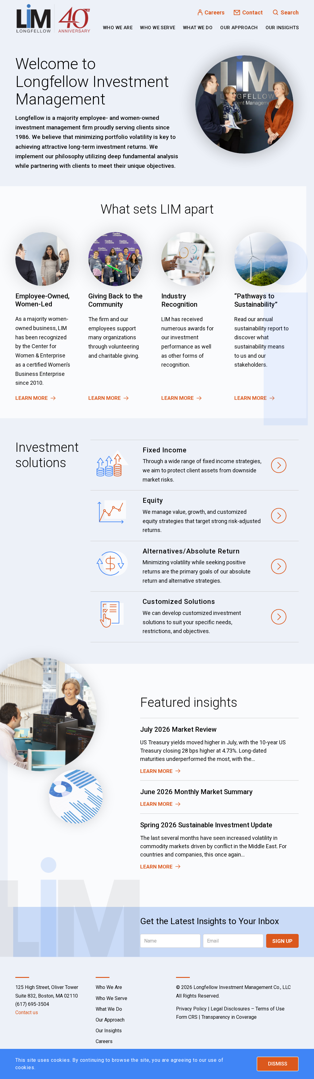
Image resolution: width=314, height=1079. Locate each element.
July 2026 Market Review (178, 729)
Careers (214, 12)
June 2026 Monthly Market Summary (196, 792)
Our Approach (110, 1020)
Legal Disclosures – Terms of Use (248, 1009)
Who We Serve (111, 998)
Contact (252, 12)
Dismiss (277, 1064)
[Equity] (194, 515)
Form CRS (186, 1017)
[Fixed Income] (194, 465)
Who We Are (109, 987)
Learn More (31, 398)
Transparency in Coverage (229, 1017)
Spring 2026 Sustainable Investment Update (206, 825)
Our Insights (109, 1031)
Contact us (26, 1012)
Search (290, 12)
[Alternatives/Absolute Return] (194, 566)
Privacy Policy (191, 1009)
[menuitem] (118, 28)
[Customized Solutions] (194, 617)
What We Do (109, 1009)
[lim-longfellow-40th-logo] (53, 18)
